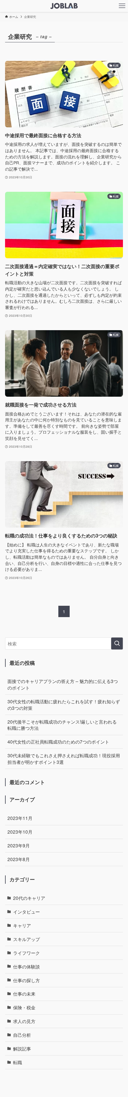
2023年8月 (18, 859)
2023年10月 (19, 831)
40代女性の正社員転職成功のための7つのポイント (58, 741)
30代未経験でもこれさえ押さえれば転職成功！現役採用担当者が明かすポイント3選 (63, 758)
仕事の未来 (24, 993)
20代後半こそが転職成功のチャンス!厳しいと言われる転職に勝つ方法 (62, 724)
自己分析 (22, 1034)
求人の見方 (24, 1021)
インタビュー (26, 911)
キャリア (22, 925)
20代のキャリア (29, 897)
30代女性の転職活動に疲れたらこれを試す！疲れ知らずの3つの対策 (63, 704)
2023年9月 (18, 845)
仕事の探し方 (26, 980)
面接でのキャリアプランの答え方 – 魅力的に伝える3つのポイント (62, 684)
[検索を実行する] (117, 643)
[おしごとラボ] (64, 6)
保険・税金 (24, 1007)
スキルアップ (26, 939)
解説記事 (22, 1048)
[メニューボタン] (122, 6)
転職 (17, 1062)
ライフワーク (26, 952)
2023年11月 (19, 818)
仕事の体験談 (26, 966)
